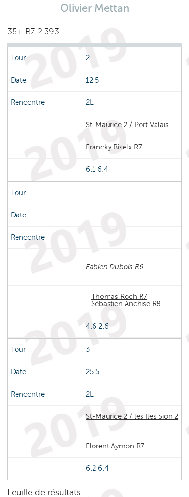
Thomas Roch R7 (119, 296)
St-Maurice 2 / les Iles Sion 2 (132, 416)
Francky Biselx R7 (114, 147)
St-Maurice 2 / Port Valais (127, 125)
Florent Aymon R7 (115, 446)
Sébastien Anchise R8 (126, 304)
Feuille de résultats (43, 492)
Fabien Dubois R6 (114, 267)
